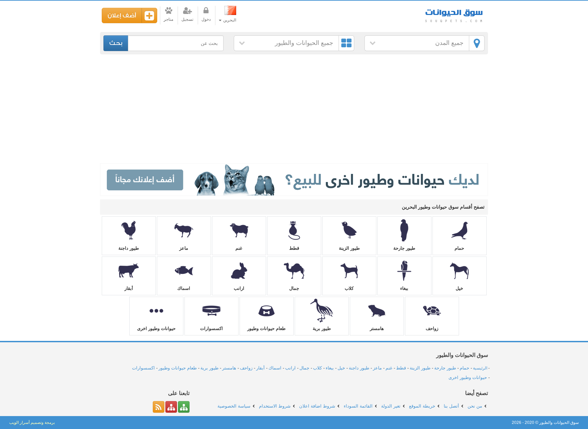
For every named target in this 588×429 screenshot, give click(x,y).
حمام (459, 248)
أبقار (129, 288)
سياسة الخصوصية (233, 406)
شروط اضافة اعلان (317, 406)
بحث (115, 43)
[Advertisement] (294, 108)
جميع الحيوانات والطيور (304, 42)
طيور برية (322, 328)
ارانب (239, 288)
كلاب (349, 288)
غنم (238, 248)
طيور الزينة (349, 248)
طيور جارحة (404, 248)
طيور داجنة (128, 248)
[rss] (158, 407)
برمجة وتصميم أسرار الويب (32, 422)
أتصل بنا (451, 406)
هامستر (377, 328)
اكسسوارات (211, 328)
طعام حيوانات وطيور (266, 328)
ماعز (183, 248)
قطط (294, 248)
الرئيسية (480, 368)
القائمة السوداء (358, 406)
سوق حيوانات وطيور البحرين (454, 13)
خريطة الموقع (422, 406)
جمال (294, 288)
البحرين (229, 20)
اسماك (183, 288)
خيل (459, 288)
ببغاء (404, 288)
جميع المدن (449, 42)
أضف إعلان (122, 15)
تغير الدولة (391, 406)
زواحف (432, 328)
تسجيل (187, 19)
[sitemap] (184, 407)
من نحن (475, 406)
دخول (206, 19)
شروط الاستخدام (275, 406)
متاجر (168, 19)
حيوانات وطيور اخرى (156, 328)
